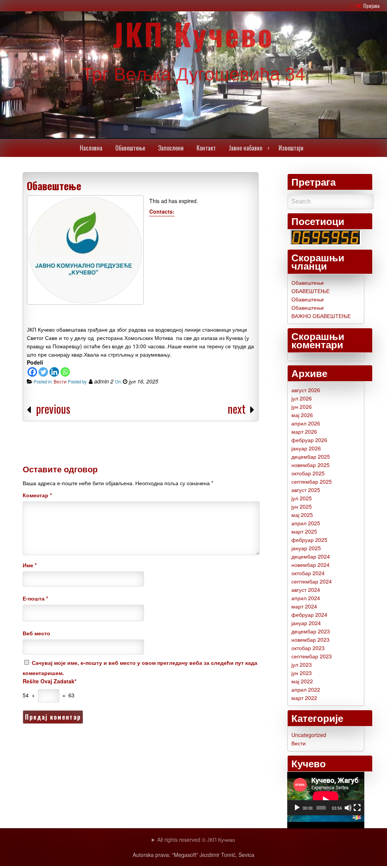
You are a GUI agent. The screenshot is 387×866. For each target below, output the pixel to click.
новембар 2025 (310, 465)
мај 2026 (302, 415)
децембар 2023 (310, 631)
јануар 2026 (306, 448)
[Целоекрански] (357, 808)
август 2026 (305, 390)
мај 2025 (302, 514)
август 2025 (305, 490)
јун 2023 (301, 673)
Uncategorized (308, 735)
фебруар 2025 (309, 539)
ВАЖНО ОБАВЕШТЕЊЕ (321, 316)
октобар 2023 (308, 648)
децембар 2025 (310, 456)
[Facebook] (32, 372)
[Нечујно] (348, 808)
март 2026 (304, 431)
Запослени (171, 147)
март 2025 (304, 531)
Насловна (91, 147)
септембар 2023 (311, 656)
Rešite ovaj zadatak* (49, 681)
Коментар (37, 495)
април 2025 (305, 523)
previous (53, 408)
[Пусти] (297, 808)
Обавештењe (130, 147)
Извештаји (291, 147)
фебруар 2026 (309, 440)
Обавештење (54, 185)
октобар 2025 (308, 473)
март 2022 (304, 697)
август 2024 (305, 589)
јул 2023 (301, 664)
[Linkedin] (54, 372)
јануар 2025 (306, 548)
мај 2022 (302, 681)
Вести (60, 382)
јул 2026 (301, 398)
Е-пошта (35, 598)
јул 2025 (301, 498)
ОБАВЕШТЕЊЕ (310, 291)
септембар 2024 (311, 581)
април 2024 (305, 598)
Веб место (36, 633)
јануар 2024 (306, 623)
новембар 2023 (310, 639)
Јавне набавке (245, 147)
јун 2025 (301, 506)
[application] (325, 793)
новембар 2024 (310, 564)
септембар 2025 (311, 481)
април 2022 (305, 689)
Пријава (371, 5)
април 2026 (305, 423)
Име (30, 565)
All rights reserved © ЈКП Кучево (196, 839)
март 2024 (304, 606)
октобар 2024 (308, 573)
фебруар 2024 (309, 614)
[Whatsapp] (65, 372)
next (238, 408)
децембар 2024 (310, 556)
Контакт (206, 147)
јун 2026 (301, 406)
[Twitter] (43, 372)
